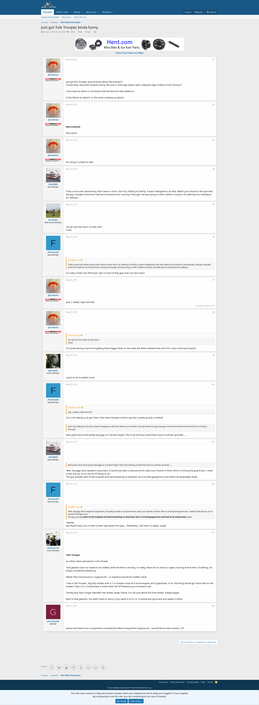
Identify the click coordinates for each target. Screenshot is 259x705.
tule (95, 32)
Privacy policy (193, 682)
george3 (53, 370)
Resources (91, 11)
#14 (213, 606)
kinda (80, 32)
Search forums (80, 17)
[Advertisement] (140, 70)
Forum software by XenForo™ (130, 688)
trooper (88, 32)
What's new (62, 11)
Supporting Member (50, 17)
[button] (70, 12)
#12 (213, 483)
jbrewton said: (74, 407)
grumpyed (53, 621)
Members (107, 11)
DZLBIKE (53, 184)
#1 (214, 59)
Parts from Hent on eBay (129, 52)
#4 (214, 169)
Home (210, 682)
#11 (213, 441)
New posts (66, 17)
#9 (214, 355)
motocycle (53, 547)
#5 (214, 204)
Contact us (163, 682)
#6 (214, 237)
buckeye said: (74, 335)
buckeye (53, 219)
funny (72, 32)
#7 (214, 280)
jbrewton (47, 31)
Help (203, 682)
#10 (213, 384)
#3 (214, 140)
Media (77, 11)
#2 (214, 104)
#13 (213, 532)
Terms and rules (177, 682)
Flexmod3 (53, 252)
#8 (214, 312)
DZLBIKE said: (74, 260)
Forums (47, 11)
